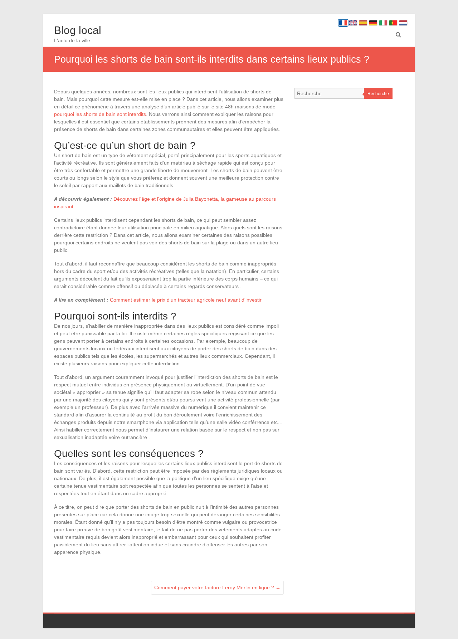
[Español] (363, 23)
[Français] (343, 23)
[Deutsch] (373, 23)
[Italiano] (383, 23)
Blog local (77, 30)
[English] (353, 23)
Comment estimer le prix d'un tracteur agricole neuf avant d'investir (186, 300)
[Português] (393, 23)
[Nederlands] (403, 23)
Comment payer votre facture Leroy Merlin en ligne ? (217, 587)
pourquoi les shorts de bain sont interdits (100, 114)
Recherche (378, 93)
